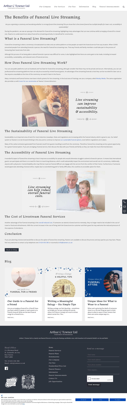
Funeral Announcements (109, 7)
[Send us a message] (124, 211)
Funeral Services (55, 351)
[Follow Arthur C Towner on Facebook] (6, 368)
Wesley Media (101, 78)
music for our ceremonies (27, 81)
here (23, 404)
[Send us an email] (124, 206)
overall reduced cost (45, 223)
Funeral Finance (55, 369)
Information (84, 7)
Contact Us (53, 379)
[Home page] (16, 7)
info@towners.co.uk (119, 2)
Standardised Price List (57, 366)
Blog (94, 7)
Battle (106, 338)
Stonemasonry (54, 357)
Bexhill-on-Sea (97, 338)
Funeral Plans (54, 354)
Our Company (45, 7)
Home (51, 348)
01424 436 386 (105, 2)
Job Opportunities (55, 382)
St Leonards (88, 338)
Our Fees (72, 7)
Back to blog (11, 250)
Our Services (59, 7)
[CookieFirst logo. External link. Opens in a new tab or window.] (2, 395)
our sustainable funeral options (71, 140)
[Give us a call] (124, 201)
